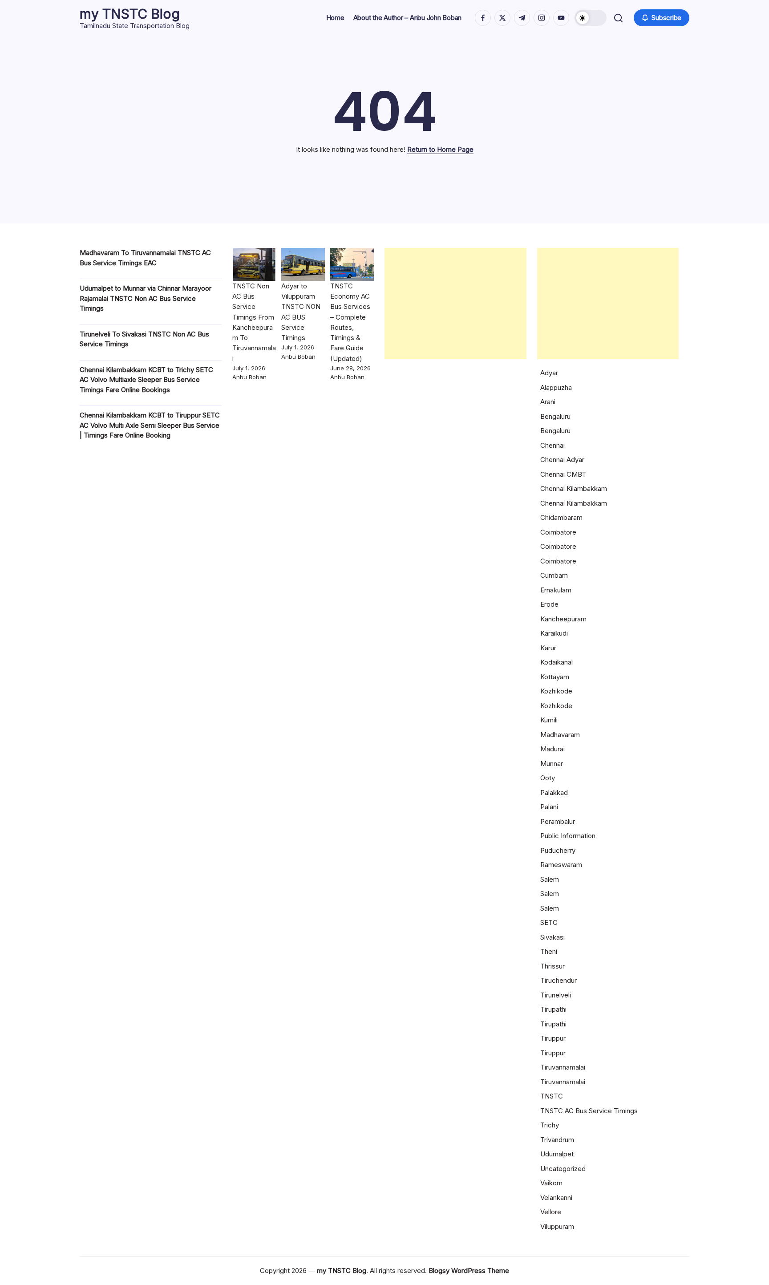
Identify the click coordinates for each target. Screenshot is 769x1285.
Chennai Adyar (562, 459)
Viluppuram (557, 1226)
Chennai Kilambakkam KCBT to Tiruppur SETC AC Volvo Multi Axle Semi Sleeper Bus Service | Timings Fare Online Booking (150, 425)
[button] (591, 18)
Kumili (549, 720)
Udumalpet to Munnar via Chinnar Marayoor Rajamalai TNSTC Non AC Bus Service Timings (145, 298)
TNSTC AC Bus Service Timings (589, 1111)
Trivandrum (557, 1139)
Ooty (547, 778)
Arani (547, 401)
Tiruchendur (558, 980)
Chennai (552, 445)
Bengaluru (555, 416)
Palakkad (554, 792)
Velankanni (556, 1197)
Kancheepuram (563, 619)
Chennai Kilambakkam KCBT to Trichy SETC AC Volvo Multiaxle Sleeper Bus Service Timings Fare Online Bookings (146, 379)
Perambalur (557, 821)
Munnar (551, 763)
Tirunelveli (555, 995)
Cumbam (554, 575)
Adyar (549, 373)
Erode (549, 604)
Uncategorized (563, 1168)
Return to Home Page (440, 149)
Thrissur (552, 966)
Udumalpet (557, 1154)
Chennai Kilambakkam (573, 488)
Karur (548, 648)
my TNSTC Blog (130, 14)
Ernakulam (555, 590)
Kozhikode (556, 691)
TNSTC (551, 1096)
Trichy (549, 1125)
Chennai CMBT (563, 474)
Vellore (550, 1212)
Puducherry (557, 850)
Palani (549, 807)
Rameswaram (561, 864)
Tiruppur (553, 1038)
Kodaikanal (556, 662)
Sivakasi (552, 937)
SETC (549, 922)
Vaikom (551, 1183)
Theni (548, 951)
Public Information (567, 835)
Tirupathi (553, 1009)
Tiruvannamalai (562, 1067)
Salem (549, 879)
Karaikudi (554, 633)
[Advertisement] (455, 303)
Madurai (552, 749)
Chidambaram (561, 517)
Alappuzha (556, 387)
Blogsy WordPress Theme (469, 1270)
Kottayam (554, 677)
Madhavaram (560, 734)
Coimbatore (558, 532)
